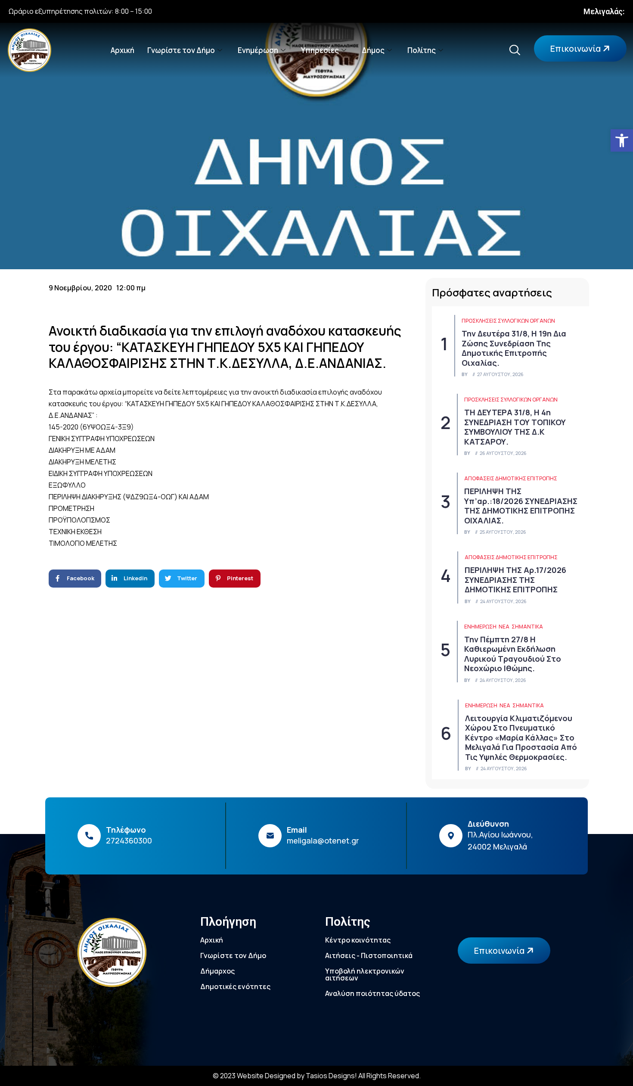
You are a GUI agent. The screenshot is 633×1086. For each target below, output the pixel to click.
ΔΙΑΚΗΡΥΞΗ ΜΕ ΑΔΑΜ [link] (82, 450)
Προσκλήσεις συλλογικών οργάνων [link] (508, 320)
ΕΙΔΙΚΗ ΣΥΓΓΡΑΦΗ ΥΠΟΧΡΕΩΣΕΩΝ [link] (100, 473)
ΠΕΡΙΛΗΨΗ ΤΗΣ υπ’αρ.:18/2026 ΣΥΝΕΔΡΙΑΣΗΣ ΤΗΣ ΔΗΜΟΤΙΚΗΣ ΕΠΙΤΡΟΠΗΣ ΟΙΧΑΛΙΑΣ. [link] (520, 506)
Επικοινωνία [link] (576, 48)
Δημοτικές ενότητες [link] (235, 986)
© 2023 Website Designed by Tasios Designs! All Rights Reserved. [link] (317, 1075)
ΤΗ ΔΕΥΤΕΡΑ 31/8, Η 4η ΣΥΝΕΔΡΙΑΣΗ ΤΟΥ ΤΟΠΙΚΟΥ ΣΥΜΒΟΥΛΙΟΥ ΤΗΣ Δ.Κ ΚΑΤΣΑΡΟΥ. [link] (515, 427)
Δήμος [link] (373, 50)
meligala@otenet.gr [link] (323, 840)
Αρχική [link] (122, 50)
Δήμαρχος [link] (217, 971)
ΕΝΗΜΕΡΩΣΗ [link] (480, 626)
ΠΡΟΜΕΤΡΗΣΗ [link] (71, 508)
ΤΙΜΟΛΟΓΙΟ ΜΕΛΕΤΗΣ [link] (83, 543)
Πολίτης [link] (421, 50)
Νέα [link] (504, 626)
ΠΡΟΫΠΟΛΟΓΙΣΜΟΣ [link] (79, 520)
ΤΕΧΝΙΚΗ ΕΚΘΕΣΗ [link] (75, 531)
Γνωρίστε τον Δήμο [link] (181, 50)
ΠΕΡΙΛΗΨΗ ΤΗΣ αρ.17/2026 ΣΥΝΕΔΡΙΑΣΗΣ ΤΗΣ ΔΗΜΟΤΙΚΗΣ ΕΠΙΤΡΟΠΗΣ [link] (515, 579)
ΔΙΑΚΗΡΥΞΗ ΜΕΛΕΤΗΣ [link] (82, 462)
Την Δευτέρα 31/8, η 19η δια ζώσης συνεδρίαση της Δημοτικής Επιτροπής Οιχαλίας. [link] (514, 348)
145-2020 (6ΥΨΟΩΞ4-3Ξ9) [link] (91, 427)
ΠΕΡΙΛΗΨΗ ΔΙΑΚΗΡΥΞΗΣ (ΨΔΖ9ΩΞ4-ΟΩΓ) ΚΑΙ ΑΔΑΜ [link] (129, 496)
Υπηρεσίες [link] (320, 50)
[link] (622, 140)
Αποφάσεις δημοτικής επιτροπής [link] (510, 478)
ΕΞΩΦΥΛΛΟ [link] (67, 485)
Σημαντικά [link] (527, 626)
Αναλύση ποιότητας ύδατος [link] (372, 993)
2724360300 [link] (129, 840)
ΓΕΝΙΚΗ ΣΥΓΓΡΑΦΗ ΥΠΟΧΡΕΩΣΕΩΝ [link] (102, 438)
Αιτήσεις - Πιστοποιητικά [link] (369, 955)
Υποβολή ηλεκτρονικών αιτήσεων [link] (364, 974)
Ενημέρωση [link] (258, 50)
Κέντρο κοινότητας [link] (358, 940)
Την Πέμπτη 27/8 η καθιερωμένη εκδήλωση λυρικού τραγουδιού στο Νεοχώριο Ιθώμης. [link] (512, 654)
